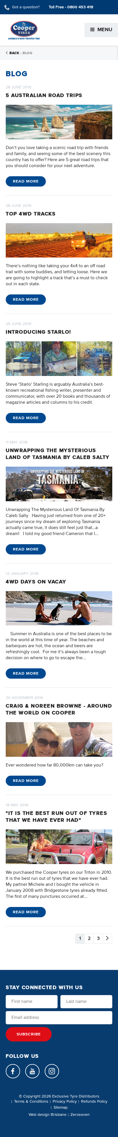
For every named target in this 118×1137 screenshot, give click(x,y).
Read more (26, 181)
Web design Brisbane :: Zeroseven (59, 1115)
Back (14, 53)
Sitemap (61, 1108)
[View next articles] (107, 938)
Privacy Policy (65, 1102)
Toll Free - (71, 7)
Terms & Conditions (31, 1102)
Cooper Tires (24, 30)
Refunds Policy (94, 1102)
